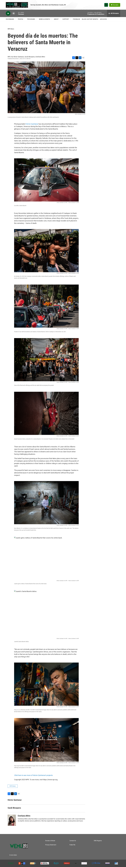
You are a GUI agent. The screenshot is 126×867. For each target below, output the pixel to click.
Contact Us (73, 840)
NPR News (11, 29)
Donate (115, 5)
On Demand (10, 19)
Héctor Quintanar (32, 124)
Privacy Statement (50, 845)
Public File (72, 845)
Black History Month (90, 19)
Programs (31, 19)
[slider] (16, 13)
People (20, 19)
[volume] (13, 13)
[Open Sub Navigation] (15, 19)
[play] (8, 13)
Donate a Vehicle (50, 840)
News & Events (44, 19)
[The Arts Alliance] (107, 863)
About (56, 19)
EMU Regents (98, 840)
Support (66, 19)
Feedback (76, 19)
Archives (103, 19)
